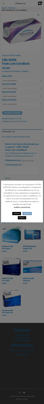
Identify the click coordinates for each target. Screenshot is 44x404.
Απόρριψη (27, 213)
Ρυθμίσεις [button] (22, 218)
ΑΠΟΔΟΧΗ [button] (17, 213)
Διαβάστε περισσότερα (22, 207)
